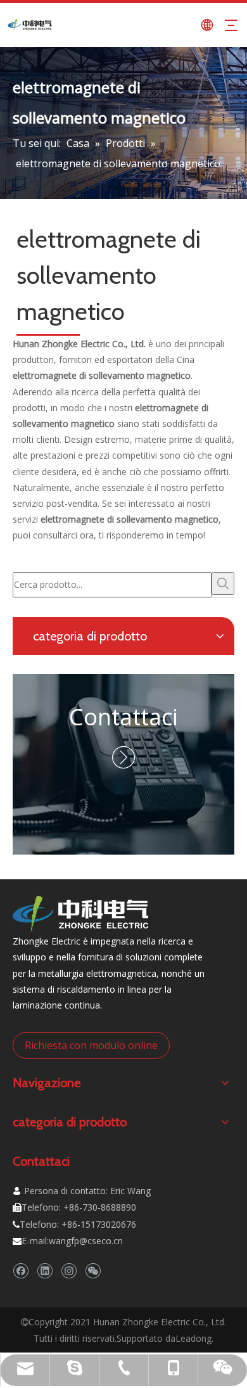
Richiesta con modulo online (91, 1045)
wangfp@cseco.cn (86, 1241)
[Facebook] (20, 1270)
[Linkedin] (45, 1270)
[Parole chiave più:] (223, 583)
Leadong (193, 1338)
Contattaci (123, 716)
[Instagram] (69, 1270)
